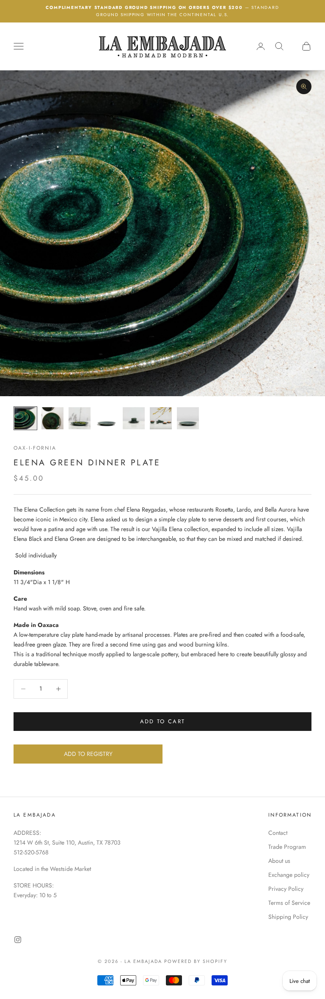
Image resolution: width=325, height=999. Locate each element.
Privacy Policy (285, 888)
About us (279, 860)
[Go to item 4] (106, 418)
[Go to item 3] (79, 418)
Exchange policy (288, 874)
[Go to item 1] (25, 418)
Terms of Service (289, 902)
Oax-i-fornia (35, 448)
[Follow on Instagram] (18, 939)
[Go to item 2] (52, 418)
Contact (277, 832)
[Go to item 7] (188, 418)
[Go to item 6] (161, 418)
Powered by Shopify (195, 961)
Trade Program (287, 846)
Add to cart (162, 721)
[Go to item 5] (134, 418)
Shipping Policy (288, 916)
